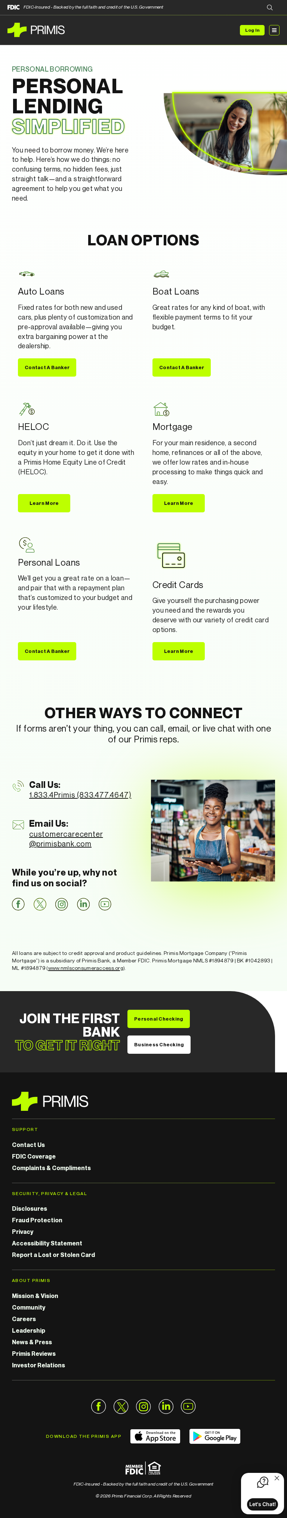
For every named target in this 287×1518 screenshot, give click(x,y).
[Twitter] (40, 904)
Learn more (44, 503)
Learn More (179, 651)
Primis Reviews (34, 1353)
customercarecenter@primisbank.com (66, 838)
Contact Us (28, 1144)
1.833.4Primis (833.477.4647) (80, 794)
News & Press (32, 1342)
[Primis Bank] (143, 1101)
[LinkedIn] (83, 904)
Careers (24, 1319)
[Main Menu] (274, 30)
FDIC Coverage (34, 1156)
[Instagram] (61, 904)
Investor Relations (38, 1365)
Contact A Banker (47, 367)
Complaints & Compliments (51, 1168)
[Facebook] (18, 904)
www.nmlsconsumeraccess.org (85, 968)
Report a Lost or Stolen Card (53, 1254)
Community (28, 1307)
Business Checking (159, 1044)
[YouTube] (105, 904)
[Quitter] (277, 1479)
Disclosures (29, 1208)
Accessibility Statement (47, 1243)
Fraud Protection (37, 1220)
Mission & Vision (35, 1295)
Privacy (22, 1231)
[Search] (270, 8)
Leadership (28, 1330)
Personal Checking (158, 1019)
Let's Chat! (262, 1504)
